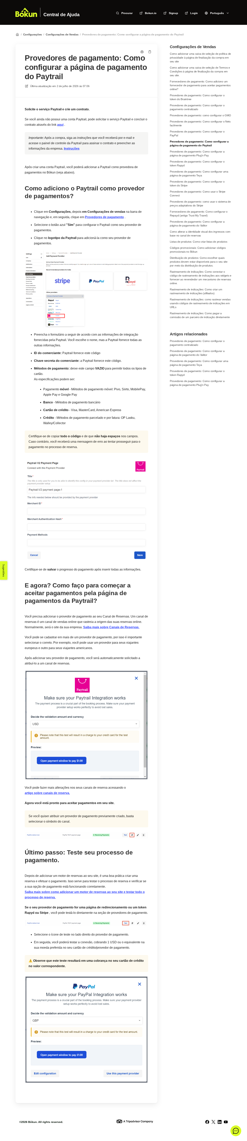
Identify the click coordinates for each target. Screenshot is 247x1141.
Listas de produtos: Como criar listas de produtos (198, 241)
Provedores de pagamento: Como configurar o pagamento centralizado (197, 107)
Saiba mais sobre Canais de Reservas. (111, 627)
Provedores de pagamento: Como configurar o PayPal (197, 133)
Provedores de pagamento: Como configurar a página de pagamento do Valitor (197, 223)
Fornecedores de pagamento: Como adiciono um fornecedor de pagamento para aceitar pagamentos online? (200, 85)
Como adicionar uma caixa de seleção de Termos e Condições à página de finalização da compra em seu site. (200, 71)
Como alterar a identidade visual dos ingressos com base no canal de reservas (200, 233)
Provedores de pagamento (104, 217)
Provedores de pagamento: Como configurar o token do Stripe (197, 183)
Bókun (32, 1121)
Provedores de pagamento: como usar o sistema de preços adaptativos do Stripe (200, 203)
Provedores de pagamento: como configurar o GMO (200, 115)
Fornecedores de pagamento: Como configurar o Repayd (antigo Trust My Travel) (199, 213)
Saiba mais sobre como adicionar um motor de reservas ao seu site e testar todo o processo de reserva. (85, 894)
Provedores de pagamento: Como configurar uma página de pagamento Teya (199, 173)
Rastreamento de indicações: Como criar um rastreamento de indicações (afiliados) (196, 291)
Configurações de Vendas (62, 34)
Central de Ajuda (61, 14)
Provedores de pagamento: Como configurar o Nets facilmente (200, 123)
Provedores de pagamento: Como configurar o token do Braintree (197, 97)
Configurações (32, 34)
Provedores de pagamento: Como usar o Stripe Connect (197, 193)
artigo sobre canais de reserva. (47, 793)
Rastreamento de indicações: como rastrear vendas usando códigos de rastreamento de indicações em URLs (200, 303)
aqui (60, 124)
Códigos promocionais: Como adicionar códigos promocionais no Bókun (198, 249)
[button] (235, 1130)
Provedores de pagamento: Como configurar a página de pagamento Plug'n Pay (197, 153)
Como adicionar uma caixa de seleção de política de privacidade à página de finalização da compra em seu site (200, 57)
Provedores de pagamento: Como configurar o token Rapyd (197, 163)
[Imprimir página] (142, 52)
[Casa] (26, 12)
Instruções (72, 148)
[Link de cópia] (150, 52)
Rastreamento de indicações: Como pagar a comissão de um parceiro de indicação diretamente (200, 315)
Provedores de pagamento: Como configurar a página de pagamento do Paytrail (133, 34)
